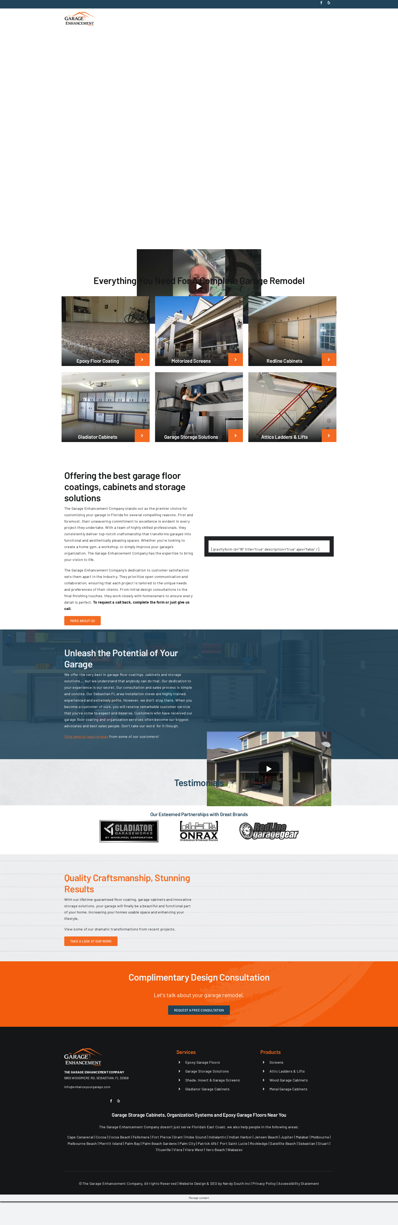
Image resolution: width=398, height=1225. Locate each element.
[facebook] (321, 2)
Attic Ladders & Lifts (287, 1071)
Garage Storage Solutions (207, 1071)
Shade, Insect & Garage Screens (212, 1080)
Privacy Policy (264, 1183)
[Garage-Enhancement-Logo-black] (79, 12)
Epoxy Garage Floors (202, 1062)
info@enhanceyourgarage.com (87, 1087)
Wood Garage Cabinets (288, 1080)
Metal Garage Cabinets (288, 1089)
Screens (276, 1062)
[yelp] (328, 2)
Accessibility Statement (298, 1183)
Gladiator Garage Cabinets (207, 1089)
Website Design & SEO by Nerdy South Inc (214, 1183)
